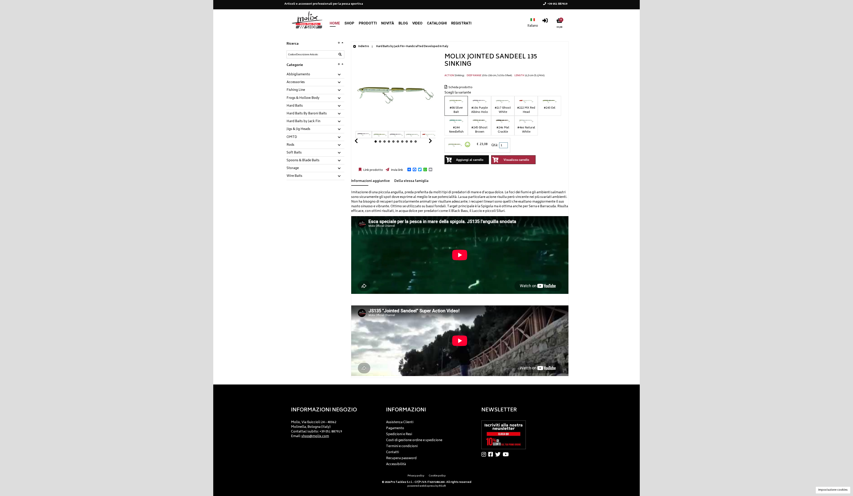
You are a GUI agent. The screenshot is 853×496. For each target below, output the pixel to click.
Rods (290, 145)
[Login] (545, 21)
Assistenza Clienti (399, 422)
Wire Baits (294, 176)
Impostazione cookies (833, 490)
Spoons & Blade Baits (303, 161)
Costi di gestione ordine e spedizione (414, 440)
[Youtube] (507, 454)
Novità (387, 23)
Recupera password (401, 458)
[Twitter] (499, 454)
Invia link (396, 170)
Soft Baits (294, 153)
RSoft (442, 486)
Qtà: (494, 145)
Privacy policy (416, 476)
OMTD (292, 137)
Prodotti (368, 23)
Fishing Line (296, 90)
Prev (361, 142)
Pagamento (395, 428)
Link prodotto (373, 170)
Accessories (296, 82)
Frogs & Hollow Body (303, 98)
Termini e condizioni (402, 446)
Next (425, 142)
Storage (293, 168)
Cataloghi (437, 23)
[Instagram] (484, 454)
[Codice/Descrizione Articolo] (340, 54)
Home (335, 23)
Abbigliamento (298, 75)
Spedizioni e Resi (399, 434)
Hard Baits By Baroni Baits (307, 114)
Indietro (363, 46)
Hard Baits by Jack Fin (303, 122)
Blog (403, 23)
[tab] (315, 74)
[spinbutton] (503, 145)
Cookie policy (437, 476)
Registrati (461, 23)
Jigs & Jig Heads (298, 129)
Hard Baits (295, 106)
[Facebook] (491, 454)
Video (417, 23)
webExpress (427, 486)
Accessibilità (396, 464)
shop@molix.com (315, 436)
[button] (409, 169)
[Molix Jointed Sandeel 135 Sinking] (395, 128)
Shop (349, 23)
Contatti (392, 452)
